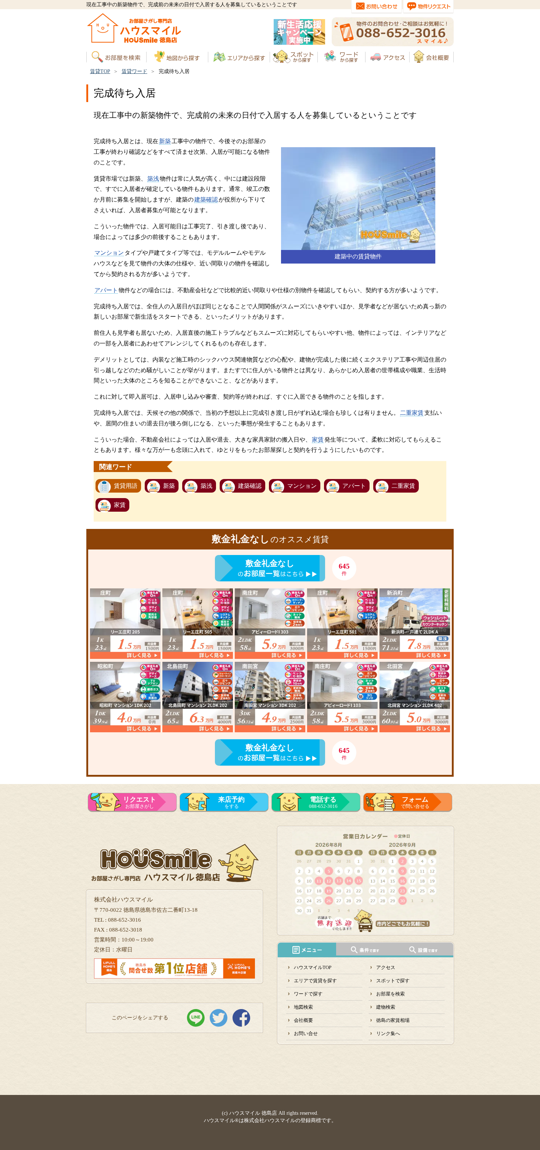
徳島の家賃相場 (393, 1020)
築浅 (153, 178)
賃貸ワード (134, 71)
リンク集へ (388, 1033)
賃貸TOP (100, 71)
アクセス (385, 967)
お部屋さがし (139, 802)
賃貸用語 (125, 486)
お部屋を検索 (390, 994)
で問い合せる (415, 802)
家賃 (318, 439)
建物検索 (385, 1007)
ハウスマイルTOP (312, 967)
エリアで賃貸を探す (315, 980)
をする (231, 802)
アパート (106, 290)
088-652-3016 (323, 802)
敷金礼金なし (270, 563)
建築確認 (206, 199)
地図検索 (303, 1007)
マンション (109, 253)
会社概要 (303, 1020)
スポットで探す (393, 980)
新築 (165, 141)
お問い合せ (306, 1033)
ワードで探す (308, 994)
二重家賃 (412, 413)
